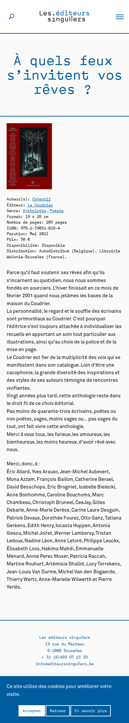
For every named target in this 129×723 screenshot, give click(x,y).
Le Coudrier (40, 204)
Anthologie (34, 210)
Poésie (57, 210)
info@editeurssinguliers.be (65, 663)
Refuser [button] (58, 710)
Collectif (41, 198)
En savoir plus (90, 710)
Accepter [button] (31, 710)
